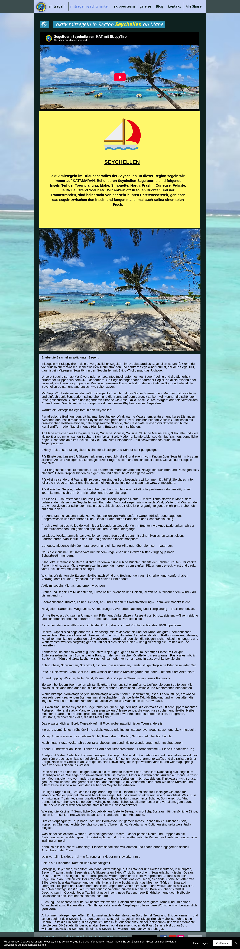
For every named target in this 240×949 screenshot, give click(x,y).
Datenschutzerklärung (34, 944)
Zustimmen (222, 943)
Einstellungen (200, 943)
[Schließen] (236, 943)
